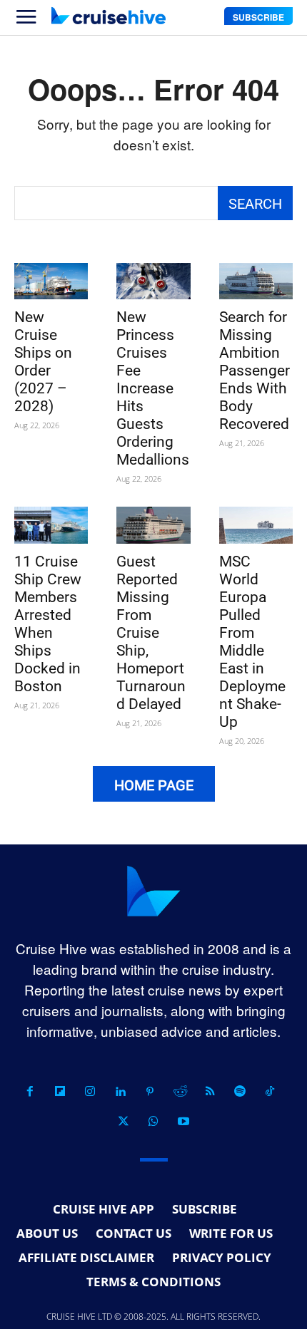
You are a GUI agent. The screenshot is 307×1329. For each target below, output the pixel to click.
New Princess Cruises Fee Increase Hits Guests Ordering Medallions (152, 388)
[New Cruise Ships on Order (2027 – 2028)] (51, 281)
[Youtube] (183, 1121)
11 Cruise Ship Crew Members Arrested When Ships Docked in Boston (47, 624)
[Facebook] (30, 1091)
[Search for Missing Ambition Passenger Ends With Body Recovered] (256, 281)
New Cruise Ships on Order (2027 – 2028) (43, 362)
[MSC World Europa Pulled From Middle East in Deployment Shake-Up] (256, 525)
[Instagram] (90, 1091)
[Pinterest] (150, 1091)
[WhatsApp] (153, 1121)
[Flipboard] (60, 1091)
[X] (123, 1121)
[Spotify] (239, 1091)
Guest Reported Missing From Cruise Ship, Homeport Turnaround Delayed (151, 633)
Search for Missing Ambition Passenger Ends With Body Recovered (254, 371)
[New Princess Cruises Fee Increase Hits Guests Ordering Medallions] (153, 281)
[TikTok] (269, 1091)
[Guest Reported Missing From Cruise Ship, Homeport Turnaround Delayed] (153, 525)
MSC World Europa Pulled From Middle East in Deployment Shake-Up (252, 641)
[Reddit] (179, 1091)
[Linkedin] (120, 1091)
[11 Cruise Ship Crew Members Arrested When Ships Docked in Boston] (51, 525)
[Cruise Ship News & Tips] (108, 15)
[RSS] (209, 1091)
